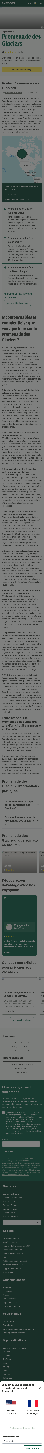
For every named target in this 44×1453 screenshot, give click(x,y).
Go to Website (32, 1448)
